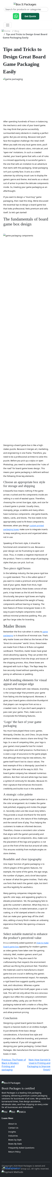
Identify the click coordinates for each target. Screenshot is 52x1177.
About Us (12, 1123)
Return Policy (14, 1151)
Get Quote (30, 16)
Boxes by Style (14, 1139)
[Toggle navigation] (8, 25)
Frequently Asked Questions (21, 1147)
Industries (13, 1135)
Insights (12, 1131)
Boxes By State (15, 1143)
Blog (16, 31)
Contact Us (13, 1127)
